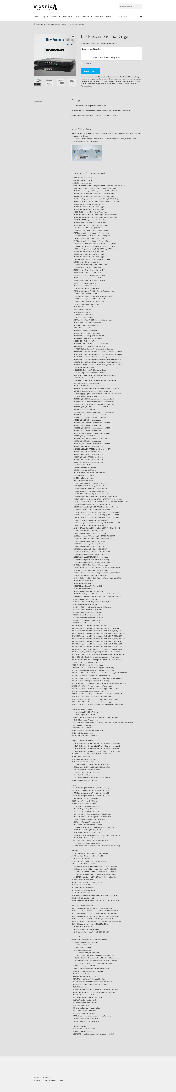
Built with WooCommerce (54, 1080)
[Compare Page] (90, 63)
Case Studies (67, 17)
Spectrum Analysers (115, 84)
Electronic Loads (114, 79)
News (77, 17)
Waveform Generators (130, 84)
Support (54, 17)
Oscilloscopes (135, 81)
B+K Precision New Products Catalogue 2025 (105, 58)
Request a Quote (90, 71)
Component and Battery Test (98, 79)
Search (108, 17)
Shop (43, 17)
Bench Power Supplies (111, 77)
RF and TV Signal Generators (99, 84)
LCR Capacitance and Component (111, 81)
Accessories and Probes (95, 77)
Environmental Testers (127, 79)
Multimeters (127, 81)
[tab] (111, 53)
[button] (73, 36)
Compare (85, 63)
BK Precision (88, 86)
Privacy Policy (38, 1080)
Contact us (99, 17)
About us (86, 17)
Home (36, 17)
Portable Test (45, 24)
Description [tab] (38, 102)
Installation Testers (93, 81)
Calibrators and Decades (58, 24)
